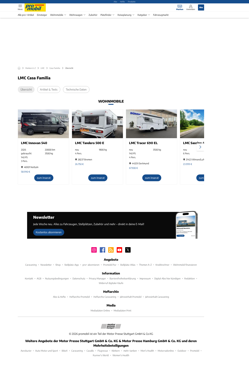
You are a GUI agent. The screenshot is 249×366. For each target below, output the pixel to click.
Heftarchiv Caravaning (105, 296)
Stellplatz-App (71, 264)
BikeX (65, 350)
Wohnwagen (75, 14)
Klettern (116, 350)
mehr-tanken (130, 350)
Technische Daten (76, 89)
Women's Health (120, 355)
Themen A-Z (145, 264)
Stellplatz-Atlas (127, 264)
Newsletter (46, 264)
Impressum (145, 278)
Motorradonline (166, 350)
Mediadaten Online (100, 310)
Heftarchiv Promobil (79, 296)
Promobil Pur (109, 264)
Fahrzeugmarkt (161, 14)
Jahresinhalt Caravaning (157, 296)
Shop (58, 264)
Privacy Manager (97, 278)
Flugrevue (103, 350)
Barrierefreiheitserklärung (123, 278)
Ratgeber (142, 14)
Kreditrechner (162, 264)
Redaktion (189, 278)
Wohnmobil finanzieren (185, 264)
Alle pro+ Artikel (26, 14)
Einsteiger (42, 14)
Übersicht (26, 89)
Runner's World (101, 355)
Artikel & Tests (48, 89)
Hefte (122, 1)
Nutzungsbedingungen (57, 278)
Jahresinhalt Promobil (130, 296)
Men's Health (147, 350)
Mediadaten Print (122, 310)
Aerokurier (26, 350)
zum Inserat (44, 177)
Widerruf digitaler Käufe (111, 283)
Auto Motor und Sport (46, 350)
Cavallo (90, 350)
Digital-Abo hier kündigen (167, 278)
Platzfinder (105, 14)
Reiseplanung (124, 14)
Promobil (194, 350)
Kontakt (29, 278)
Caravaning (31, 264)
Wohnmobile (56, 14)
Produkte (132, 1)
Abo (115, 1)
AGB (39, 278)
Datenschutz (78, 278)
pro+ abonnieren (90, 264)
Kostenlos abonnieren (48, 232)
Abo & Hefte (59, 296)
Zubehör (93, 14)
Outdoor (182, 350)
